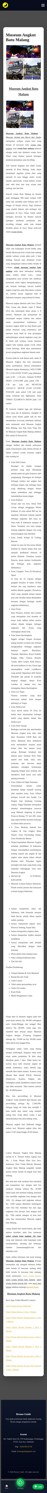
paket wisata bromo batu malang (20, 1280)
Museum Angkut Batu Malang (22, 133)
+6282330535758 (25, 1447)
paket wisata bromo (32, 1276)
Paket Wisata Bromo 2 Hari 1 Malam (21, 1312)
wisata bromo (16, 232)
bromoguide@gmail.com (26, 1451)
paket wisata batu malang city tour (23, 1236)
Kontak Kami (32, 1287)
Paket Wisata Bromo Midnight (18, 1306)
